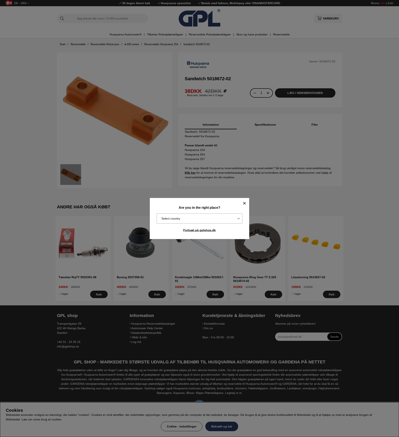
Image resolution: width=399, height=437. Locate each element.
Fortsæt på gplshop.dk (199, 230)
